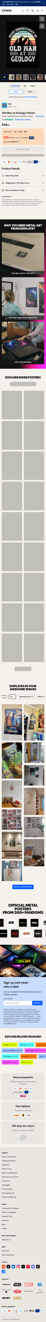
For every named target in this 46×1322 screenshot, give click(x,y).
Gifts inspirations (8, 1255)
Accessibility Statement (10, 1208)
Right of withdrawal (9, 1173)
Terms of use (6, 1169)
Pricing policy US (8, 1193)
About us (5, 1220)
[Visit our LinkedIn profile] (13, 1266)
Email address (8, 999)
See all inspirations (23, 887)
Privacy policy (7, 1189)
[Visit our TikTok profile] (8, 1266)
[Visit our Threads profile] (38, 1266)
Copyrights (6, 1185)
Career (4, 1228)
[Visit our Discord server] (33, 1266)
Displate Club (7, 1216)
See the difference (30, 97)
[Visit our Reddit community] (3, 1266)
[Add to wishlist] (42, 19)
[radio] (15, 86)
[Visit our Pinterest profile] (28, 1266)
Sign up (37, 1003)
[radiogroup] (23, 86)
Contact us (6, 1181)
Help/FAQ (5, 1165)
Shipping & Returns (9, 1161)
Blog (3, 1224)
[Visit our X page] (23, 1266)
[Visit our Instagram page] (18, 1266)
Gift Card (5, 1251)
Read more (40, 116)
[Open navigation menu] (42, 10)
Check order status (9, 1157)
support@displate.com (10, 1023)
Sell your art (6, 1240)
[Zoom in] (42, 26)
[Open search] (23, 10)
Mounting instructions (10, 1177)
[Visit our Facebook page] (3, 1271)
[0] (27, 10)
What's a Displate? (9, 1212)
